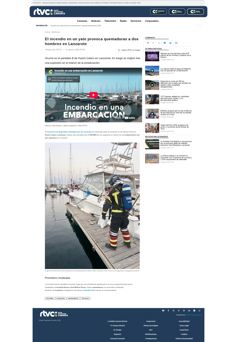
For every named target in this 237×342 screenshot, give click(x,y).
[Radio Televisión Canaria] (49, 11)
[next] (200, 25)
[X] (147, 42)
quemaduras (73, 298)
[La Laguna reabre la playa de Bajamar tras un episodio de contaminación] (152, 71)
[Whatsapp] (199, 311)
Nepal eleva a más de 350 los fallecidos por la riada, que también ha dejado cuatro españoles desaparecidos (175, 84)
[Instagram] (184, 311)
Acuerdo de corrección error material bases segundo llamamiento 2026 (75, 26)
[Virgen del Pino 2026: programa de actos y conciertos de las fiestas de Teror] (152, 128)
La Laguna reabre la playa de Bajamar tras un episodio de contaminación (175, 70)
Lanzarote (61, 298)
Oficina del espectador (193, 315)
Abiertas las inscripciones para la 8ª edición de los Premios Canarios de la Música (175, 55)
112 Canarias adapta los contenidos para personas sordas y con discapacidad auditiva (174, 98)
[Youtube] (163, 311)
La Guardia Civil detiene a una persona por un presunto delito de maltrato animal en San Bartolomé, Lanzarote (176, 143)
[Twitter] (174, 311)
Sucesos (85, 298)
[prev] (196, 25)
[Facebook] (153, 42)
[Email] (176, 42)
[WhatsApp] (159, 42)
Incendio (49, 298)
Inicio (47, 32)
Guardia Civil (89, 290)
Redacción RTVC (54, 50)
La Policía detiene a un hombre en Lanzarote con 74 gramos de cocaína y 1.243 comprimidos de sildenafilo (176, 157)
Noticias (56, 32)
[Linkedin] (170, 42)
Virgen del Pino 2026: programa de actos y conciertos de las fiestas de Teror (174, 127)
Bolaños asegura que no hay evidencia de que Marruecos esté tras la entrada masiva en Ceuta (176, 112)
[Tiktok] (179, 311)
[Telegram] (164, 42)
